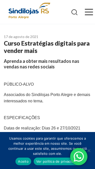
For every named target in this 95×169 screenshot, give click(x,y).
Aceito (23, 161)
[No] (88, 150)
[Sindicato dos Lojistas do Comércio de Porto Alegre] (29, 11)
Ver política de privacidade (58, 161)
